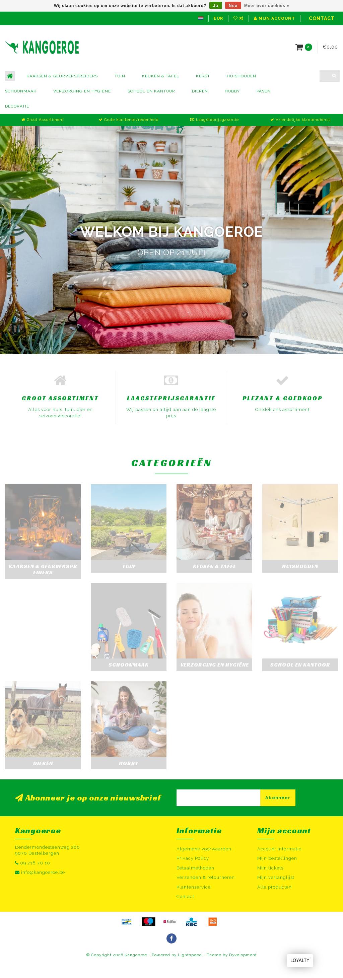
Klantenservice (194, 887)
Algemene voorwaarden (204, 848)
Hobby (232, 91)
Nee (233, 5)
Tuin (120, 76)
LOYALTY (300, 960)
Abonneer (277, 797)
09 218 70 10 (35, 862)
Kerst (203, 76)
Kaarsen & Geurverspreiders (62, 76)
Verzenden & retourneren (206, 877)
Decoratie (17, 106)
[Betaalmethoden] (127, 922)
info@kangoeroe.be (43, 872)
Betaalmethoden (195, 867)
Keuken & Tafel (160, 76)
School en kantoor (151, 91)
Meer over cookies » (266, 5)
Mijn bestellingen (277, 858)
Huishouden (241, 76)
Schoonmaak (21, 91)
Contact (322, 18)
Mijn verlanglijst (275, 877)
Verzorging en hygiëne (82, 91)
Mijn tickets (270, 867)
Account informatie (279, 848)
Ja (215, 5)
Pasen (264, 91)
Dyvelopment (243, 955)
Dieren (200, 91)
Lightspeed (190, 955)
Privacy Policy (193, 858)
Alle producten (274, 887)
